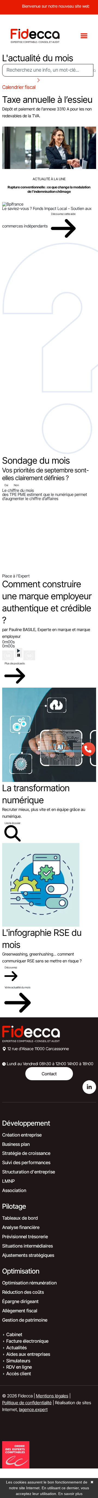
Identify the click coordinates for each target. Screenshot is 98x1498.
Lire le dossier (12, 823)
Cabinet (14, 1334)
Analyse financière (20, 1227)
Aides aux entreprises (28, 1354)
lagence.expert (33, 1409)
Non (16, 485)
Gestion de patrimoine (24, 1320)
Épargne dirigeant (20, 1301)
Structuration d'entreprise (28, 1172)
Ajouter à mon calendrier (22, 122)
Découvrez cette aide (63, 213)
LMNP (8, 1181)
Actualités (16, 1347)
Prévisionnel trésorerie (25, 1236)
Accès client (18, 1373)
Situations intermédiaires (27, 1246)
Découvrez (11, 967)
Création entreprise (22, 1135)
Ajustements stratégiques (28, 1255)
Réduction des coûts (23, 1292)
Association (14, 1190)
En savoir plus (70, 1493)
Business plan (16, 1144)
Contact (49, 1073)
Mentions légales (52, 1395)
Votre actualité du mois (17, 987)
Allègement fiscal (19, 1310)
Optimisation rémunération (29, 1283)
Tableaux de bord (20, 1218)
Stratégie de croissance (26, 1153)
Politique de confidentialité (27, 1402)
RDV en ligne (19, 1367)
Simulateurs (18, 1360)
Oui (6, 485)
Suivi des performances (26, 1162)
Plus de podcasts (15, 663)
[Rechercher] (94, 70)
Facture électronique (27, 1341)
